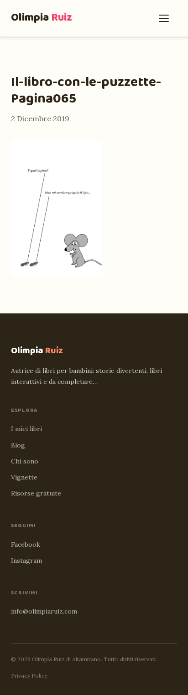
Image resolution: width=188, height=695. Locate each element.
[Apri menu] (166, 18)
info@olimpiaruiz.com (44, 611)
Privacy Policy (29, 675)
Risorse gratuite (36, 493)
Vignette (24, 477)
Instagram (26, 560)
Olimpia (41, 18)
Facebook (25, 544)
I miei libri (26, 429)
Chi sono (24, 461)
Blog (18, 445)
